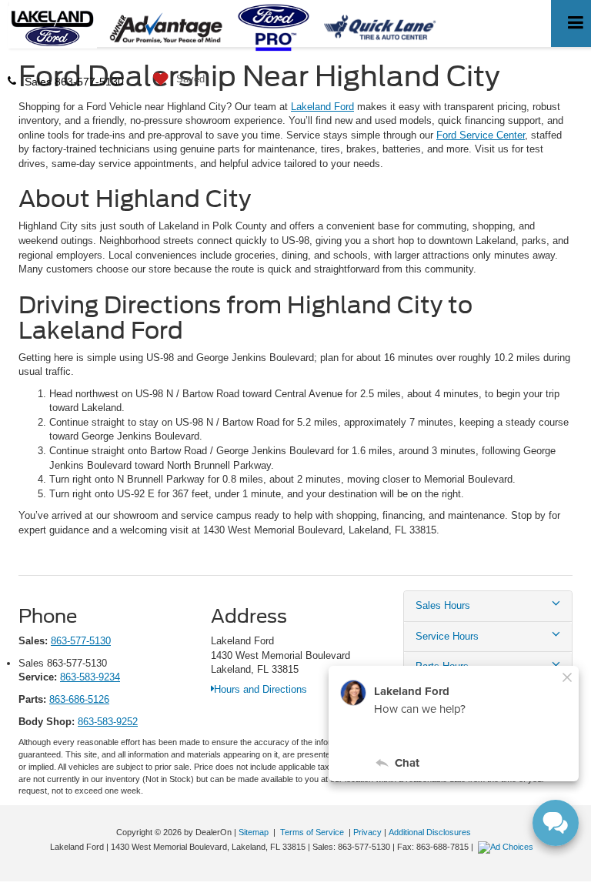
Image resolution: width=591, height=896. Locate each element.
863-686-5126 (79, 699)
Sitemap (254, 832)
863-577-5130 (81, 641)
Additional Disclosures (430, 832)
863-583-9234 (90, 677)
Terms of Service (312, 832)
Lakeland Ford (322, 106)
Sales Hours (443, 605)
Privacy (367, 832)
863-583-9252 (108, 721)
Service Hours (447, 636)
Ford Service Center (480, 135)
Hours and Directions (260, 689)
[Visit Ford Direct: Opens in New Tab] (507, 846)
